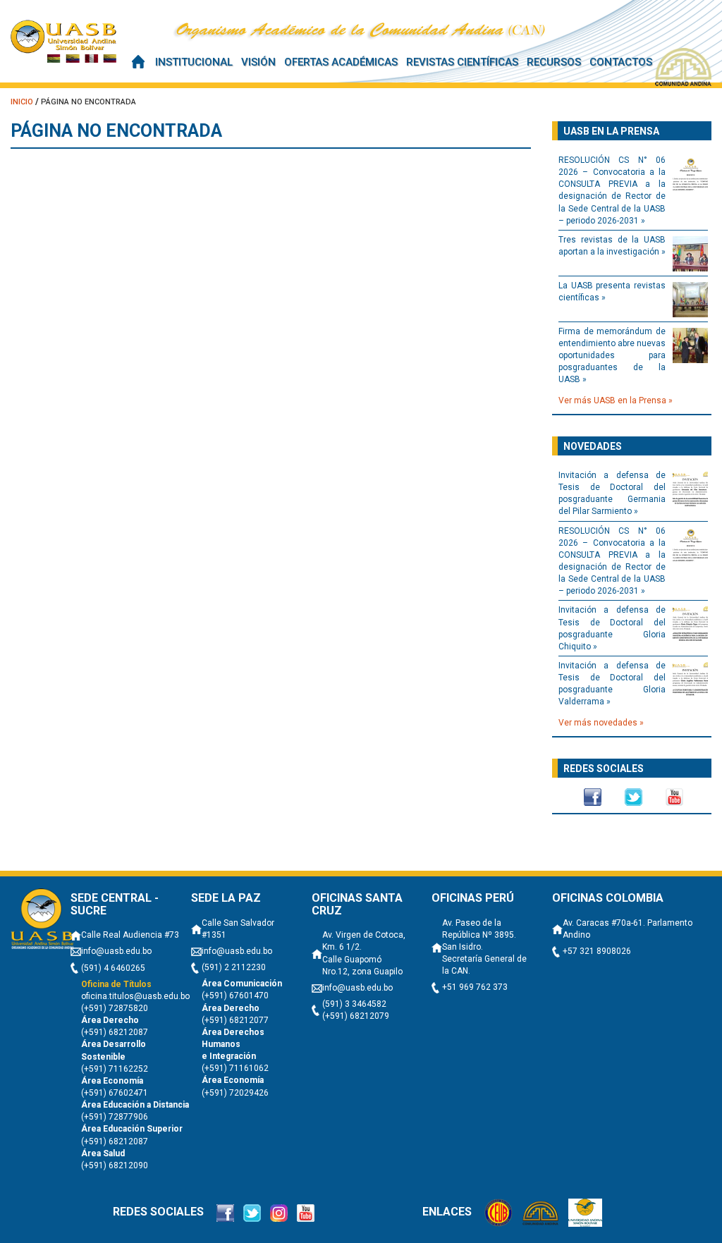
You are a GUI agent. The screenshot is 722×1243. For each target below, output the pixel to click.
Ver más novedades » (601, 723)
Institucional (194, 62)
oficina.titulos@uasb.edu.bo (135, 996)
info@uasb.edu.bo (116, 951)
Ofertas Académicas (341, 62)
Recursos (554, 62)
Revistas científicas (462, 62)
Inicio (138, 61)
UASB (63, 41)
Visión (258, 62)
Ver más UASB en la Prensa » (615, 400)
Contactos (620, 62)
